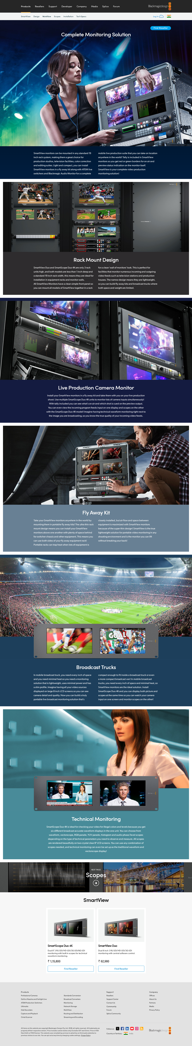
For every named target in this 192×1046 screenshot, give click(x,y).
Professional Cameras (29, 995)
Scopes (57, 16)
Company (82, 6)
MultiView (68, 1010)
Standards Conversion (72, 995)
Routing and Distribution (73, 1013)
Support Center (112, 999)
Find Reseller (161, 27)
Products (25, 6)
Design (36, 16)
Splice (105, 6)
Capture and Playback (29, 1013)
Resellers (39, 6)
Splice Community (113, 1013)
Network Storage (70, 1006)
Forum (116, 6)
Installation (68, 16)
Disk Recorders (26, 1010)
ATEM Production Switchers (31, 1003)
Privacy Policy (154, 1010)
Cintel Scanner (26, 1017)
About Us (152, 999)
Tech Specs (81, 16)
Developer (67, 6)
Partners (152, 1003)
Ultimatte (24, 1006)
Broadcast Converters (72, 999)
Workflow (46, 16)
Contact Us (110, 1003)
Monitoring (68, 1003)
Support (53, 6)
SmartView (25, 16)
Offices (152, 995)
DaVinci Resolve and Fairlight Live (34, 999)
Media (94, 6)
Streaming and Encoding (73, 1017)
